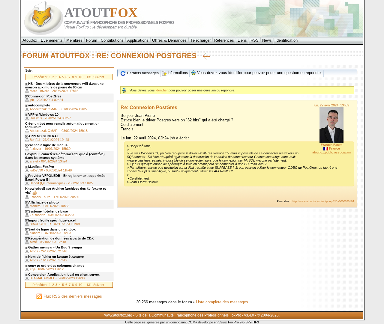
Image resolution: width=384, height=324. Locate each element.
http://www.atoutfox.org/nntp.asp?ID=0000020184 (323, 201)
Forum (91, 40)
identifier (235, 73)
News (267, 40)
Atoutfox (29, 40)
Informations (177, 73)
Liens (242, 40)
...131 (88, 77)
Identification (286, 40)
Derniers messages (142, 73)
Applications (137, 40)
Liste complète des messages (222, 302)
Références (224, 40)
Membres (74, 40)
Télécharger (200, 40)
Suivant (98, 77)
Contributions (112, 40)
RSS (254, 40)
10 (80, 77)
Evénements (52, 40)
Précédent (39, 77)
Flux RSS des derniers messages (72, 296)
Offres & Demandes (169, 40)
